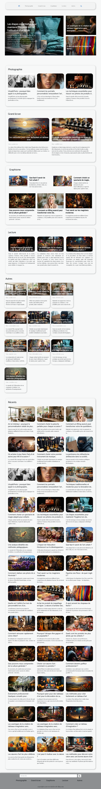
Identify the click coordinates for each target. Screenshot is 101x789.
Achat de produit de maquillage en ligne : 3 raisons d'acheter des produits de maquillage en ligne (72, 140)
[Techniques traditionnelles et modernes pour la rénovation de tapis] (16, 345)
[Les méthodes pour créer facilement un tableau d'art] (28, 129)
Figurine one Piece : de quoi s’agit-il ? (79, 574)
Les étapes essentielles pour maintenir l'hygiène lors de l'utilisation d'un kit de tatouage (22, 29)
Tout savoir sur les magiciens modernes (77, 211)
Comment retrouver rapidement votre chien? (20, 634)
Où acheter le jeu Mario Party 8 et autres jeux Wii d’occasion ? (16, 322)
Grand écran (41, 6)
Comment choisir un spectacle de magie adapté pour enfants (82, 180)
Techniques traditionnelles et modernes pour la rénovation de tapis (15, 350)
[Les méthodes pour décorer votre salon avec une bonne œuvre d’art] (79, 744)
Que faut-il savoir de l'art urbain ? (37, 179)
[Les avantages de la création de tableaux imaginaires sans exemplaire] (21, 714)
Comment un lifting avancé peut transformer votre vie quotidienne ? (49, 213)
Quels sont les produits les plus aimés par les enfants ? (78, 634)
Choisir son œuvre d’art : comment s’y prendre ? (46, 665)
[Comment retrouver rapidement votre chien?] (21, 623)
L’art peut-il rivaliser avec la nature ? (50, 755)
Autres (73, 6)
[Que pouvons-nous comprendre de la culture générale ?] (22, 200)
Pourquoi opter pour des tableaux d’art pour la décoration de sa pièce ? (50, 696)
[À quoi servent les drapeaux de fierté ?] (79, 593)
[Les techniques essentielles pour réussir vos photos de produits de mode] (79, 81)
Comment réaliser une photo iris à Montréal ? (21, 574)
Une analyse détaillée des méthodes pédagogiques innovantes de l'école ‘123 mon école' (15, 380)
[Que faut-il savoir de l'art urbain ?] (18, 181)
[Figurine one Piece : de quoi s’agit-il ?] (79, 563)
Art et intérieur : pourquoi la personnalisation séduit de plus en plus (16, 294)
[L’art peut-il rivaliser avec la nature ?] (50, 744)
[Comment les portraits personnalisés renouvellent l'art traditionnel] (50, 81)
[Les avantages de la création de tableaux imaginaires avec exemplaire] (50, 244)
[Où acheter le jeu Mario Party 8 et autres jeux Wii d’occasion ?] (16, 317)
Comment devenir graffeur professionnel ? (76, 665)
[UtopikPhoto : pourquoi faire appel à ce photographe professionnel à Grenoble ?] (21, 81)
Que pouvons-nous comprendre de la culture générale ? (21, 211)
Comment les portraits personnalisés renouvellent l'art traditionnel (49, 94)
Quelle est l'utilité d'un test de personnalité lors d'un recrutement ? (20, 606)
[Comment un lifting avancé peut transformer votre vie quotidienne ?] (50, 200)
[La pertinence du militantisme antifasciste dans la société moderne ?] (62, 317)
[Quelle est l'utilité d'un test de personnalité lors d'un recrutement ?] (21, 593)
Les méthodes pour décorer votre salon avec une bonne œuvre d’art (79, 755)
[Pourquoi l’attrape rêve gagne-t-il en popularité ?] (50, 623)
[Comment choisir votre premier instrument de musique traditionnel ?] (39, 317)
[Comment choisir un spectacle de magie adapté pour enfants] (62, 181)
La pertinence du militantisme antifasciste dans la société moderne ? (62, 322)
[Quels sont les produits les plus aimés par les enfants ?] (79, 623)
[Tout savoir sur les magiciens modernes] (79, 200)
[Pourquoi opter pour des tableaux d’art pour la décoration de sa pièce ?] (50, 683)
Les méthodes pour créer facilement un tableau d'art (28, 138)
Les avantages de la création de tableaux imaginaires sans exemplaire (79, 28)
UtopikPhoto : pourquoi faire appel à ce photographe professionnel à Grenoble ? (19, 94)
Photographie (29, 6)
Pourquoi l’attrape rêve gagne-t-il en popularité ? (50, 634)
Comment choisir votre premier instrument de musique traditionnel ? (39, 322)
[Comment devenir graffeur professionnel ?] (79, 653)
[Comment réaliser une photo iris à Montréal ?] (21, 563)
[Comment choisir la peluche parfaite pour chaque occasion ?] (39, 289)
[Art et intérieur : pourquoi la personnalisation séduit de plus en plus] (16, 289)
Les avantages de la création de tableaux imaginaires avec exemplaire (50, 250)
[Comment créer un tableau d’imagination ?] (79, 244)
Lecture (64, 6)
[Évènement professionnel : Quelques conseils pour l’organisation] (21, 683)
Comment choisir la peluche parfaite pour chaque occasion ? (39, 294)
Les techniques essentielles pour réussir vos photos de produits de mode (79, 94)
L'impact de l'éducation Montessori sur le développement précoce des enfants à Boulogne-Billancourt (50, 548)
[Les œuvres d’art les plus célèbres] (21, 744)
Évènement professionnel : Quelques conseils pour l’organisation (18, 696)
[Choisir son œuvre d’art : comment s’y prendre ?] (50, 653)
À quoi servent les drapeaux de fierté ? (79, 47)
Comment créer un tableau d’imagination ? (79, 249)
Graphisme (53, 6)
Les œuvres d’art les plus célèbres (21, 754)
